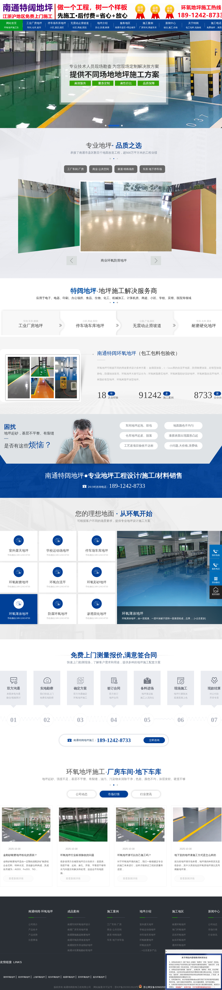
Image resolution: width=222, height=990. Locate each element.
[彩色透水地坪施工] (114, 216)
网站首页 (11, 25)
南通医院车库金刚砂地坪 (79, 945)
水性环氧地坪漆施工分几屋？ (134, 855)
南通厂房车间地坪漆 (77, 929)
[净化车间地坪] (181, 216)
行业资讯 (146, 794)
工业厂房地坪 (34, 25)
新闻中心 (171, 25)
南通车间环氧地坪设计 (78, 924)
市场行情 (114, 794)
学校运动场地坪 (148, 929)
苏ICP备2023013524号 (126, 987)
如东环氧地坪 (179, 940)
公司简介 (33, 924)
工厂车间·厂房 (75, 169)
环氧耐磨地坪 (146, 940)
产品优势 (33, 934)
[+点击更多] (182, 618)
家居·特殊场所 (126, 169)
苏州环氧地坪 (84, 977)
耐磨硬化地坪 (204, 325)
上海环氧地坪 (39, 977)
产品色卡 (33, 929)
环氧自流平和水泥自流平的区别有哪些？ (81, 857)
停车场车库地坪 (57, 25)
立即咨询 (154, 740)
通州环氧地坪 (179, 945)
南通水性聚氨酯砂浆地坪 (79, 950)
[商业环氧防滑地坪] (46, 216)
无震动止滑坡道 (80, 25)
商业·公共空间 (100, 169)
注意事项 (33, 940)
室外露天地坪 (146, 924)
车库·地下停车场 (152, 169)
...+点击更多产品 (148, 950)
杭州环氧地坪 (24, 977)
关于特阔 (193, 25)
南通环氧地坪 (179, 924)
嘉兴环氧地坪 (99, 977)
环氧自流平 (145, 945)
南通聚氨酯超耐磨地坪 (78, 934)
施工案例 (148, 25)
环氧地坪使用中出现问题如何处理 (22, 855)
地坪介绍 (102, 25)
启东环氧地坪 (179, 934)
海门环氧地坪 (179, 929)
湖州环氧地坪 (9, 977)
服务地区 (125, 25)
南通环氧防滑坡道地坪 (78, 940)
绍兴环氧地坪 (54, 977)
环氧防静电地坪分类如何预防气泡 (193, 855)
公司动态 (81, 794)
